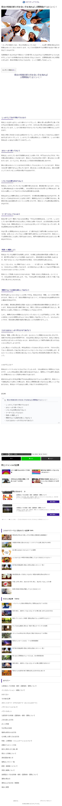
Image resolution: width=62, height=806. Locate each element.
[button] (50, 458)
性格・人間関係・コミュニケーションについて (21, 454)
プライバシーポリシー (46, 800)
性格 (41, 454)
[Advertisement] (31, 97)
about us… (16, 800)
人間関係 (36, 454)
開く (14, 70)
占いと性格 (5, 454)
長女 (46, 454)
